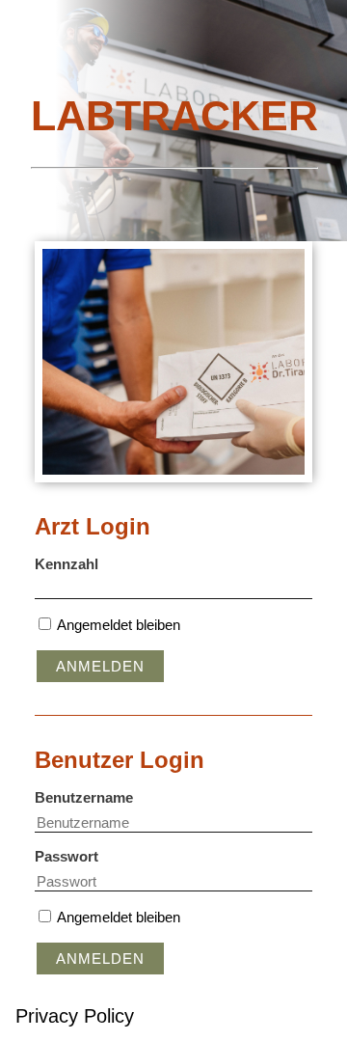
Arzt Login (92, 526)
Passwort (66, 856)
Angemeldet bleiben (118, 624)
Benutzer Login (119, 760)
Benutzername (84, 797)
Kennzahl (66, 564)
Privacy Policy (74, 1016)
